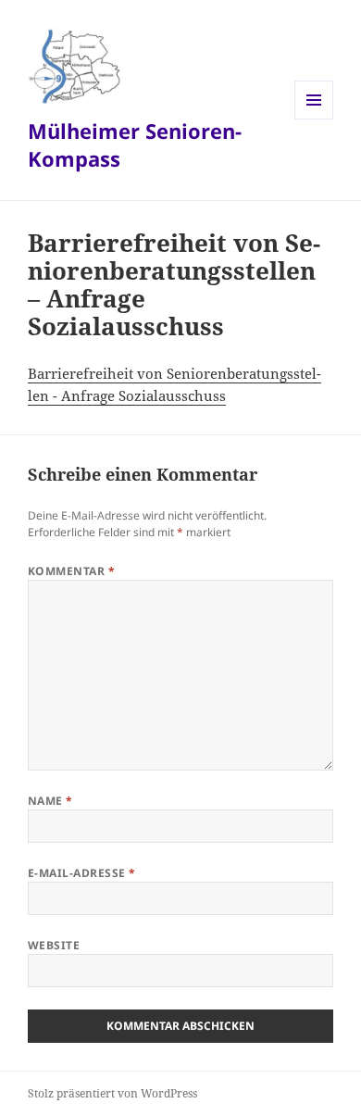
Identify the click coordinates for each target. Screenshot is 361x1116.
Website (54, 945)
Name (50, 801)
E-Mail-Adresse (82, 873)
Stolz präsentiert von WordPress (112, 1093)
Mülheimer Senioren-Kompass (135, 144)
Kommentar (71, 571)
